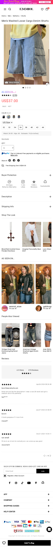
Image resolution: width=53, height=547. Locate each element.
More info (14, 155)
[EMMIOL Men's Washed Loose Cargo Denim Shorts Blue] (8, 118)
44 (43, 127)
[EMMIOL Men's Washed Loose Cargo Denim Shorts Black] (3, 118)
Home (4, 16)
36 (21, 127)
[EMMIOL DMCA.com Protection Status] (32, 532)
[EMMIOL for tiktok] (22, 483)
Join (42, 471)
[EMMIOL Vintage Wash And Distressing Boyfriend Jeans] (11, 335)
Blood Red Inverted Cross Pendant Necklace (11, 250)
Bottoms (16, 16)
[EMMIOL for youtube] (29, 483)
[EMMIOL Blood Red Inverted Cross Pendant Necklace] (11, 234)
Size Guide (5, 139)
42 (37, 127)
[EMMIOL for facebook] (10, 483)
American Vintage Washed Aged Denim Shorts (30, 351)
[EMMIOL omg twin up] (18, 288)
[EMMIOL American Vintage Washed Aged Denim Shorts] (32, 335)
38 (26, 127)
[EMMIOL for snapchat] (42, 482)
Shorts (23, 16)
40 (32, 127)
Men (9, 16)
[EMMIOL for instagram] (16, 483)
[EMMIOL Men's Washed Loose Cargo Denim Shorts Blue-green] (13, 118)
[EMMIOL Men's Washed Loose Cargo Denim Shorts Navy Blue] (18, 118)
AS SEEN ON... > (9, 92)
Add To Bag (29, 543)
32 (4, 127)
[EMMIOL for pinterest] (36, 483)
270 (15, 95)
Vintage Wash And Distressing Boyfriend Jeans (9, 351)
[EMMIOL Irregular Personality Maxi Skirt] (31, 234)
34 (15, 127)
